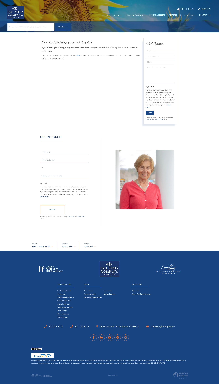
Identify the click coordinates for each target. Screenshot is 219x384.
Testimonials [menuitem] (175, 15)
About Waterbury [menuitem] (90, 294)
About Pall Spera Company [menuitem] (141, 294)
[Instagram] (125, 337)
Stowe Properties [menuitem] (63, 304)
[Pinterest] (117, 337)
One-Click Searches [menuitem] (64, 301)
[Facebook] (93, 337)
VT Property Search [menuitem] (111, 15)
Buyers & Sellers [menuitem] (157, 15)
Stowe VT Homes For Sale (41, 246)
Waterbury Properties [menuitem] (65, 307)
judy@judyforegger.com (162, 327)
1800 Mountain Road (119, 327)
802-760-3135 (81, 327)
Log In (182, 9)
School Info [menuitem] (108, 291)
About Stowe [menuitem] (88, 291)
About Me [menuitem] (189, 15)
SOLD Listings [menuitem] (62, 317)
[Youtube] (109, 337)
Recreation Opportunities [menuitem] (93, 297)
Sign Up (191, 9)
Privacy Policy (149, 119)
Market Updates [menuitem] (63, 314)
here (78, 55)
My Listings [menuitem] (61, 294)
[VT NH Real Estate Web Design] (180, 375)
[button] (63, 27)
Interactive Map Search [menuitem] (65, 297)
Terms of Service (159, 119)
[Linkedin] (101, 337)
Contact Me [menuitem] (205, 15)
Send (150, 113)
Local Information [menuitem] (135, 15)
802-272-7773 (205, 9)
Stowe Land (88, 246)
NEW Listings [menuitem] (62, 311)
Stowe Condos (67, 246)
